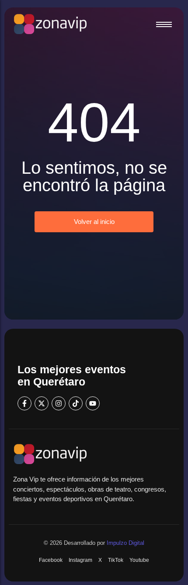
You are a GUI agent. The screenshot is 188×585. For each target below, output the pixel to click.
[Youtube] (93, 403)
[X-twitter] (42, 403)
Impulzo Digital (125, 543)
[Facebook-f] (24, 403)
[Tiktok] (76, 403)
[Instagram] (59, 403)
